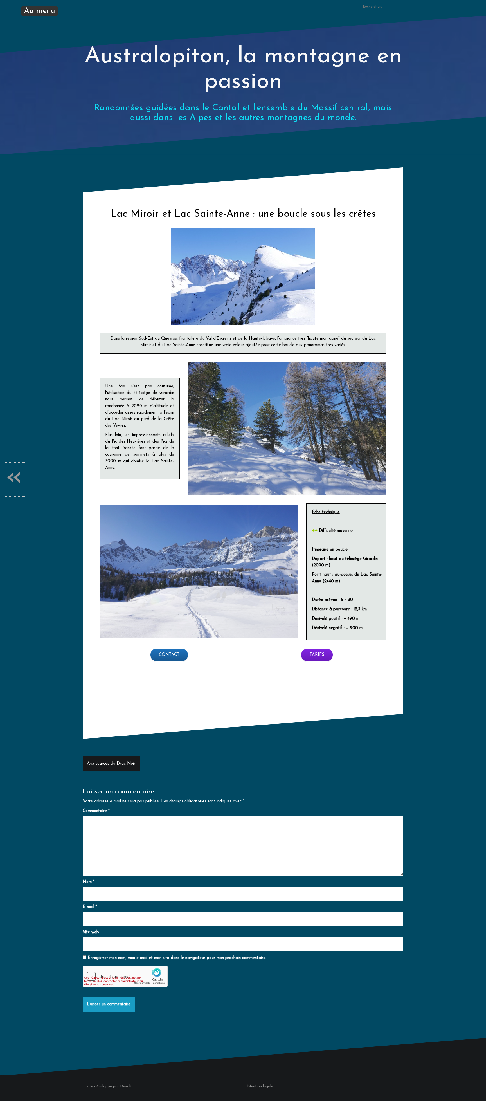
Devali (125, 1086)
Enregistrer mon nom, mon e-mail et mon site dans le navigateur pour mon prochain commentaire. (177, 958)
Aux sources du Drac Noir (111, 764)
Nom (88, 882)
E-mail (90, 907)
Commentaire (96, 811)
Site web (91, 932)
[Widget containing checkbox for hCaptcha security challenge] (125, 976)
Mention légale (260, 1086)
